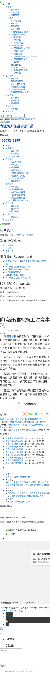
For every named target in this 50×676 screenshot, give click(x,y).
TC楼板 (17, 61)
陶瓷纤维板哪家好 (17, 419)
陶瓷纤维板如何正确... (15, 443)
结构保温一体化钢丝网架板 (25, 56)
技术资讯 (15, 103)
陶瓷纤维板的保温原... (15, 441)
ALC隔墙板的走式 (13, 272)
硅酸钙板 (15, 26)
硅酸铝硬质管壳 (21, 70)
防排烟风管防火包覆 (20, 31)
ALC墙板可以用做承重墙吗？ (18, 269)
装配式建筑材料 (18, 45)
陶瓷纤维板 (21, 119)
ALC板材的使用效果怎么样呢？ (19, 266)
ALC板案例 (16, 78)
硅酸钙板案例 (17, 81)
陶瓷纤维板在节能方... (15, 463)
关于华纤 (9, 6)
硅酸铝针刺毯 (20, 67)
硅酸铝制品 (16, 64)
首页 (12, 234)
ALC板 (14, 23)
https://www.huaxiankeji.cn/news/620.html (28, 421)
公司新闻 (15, 97)
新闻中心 (20, 234)
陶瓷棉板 (18, 37)
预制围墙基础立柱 (21, 59)
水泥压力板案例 (18, 83)
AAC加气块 (16, 20)
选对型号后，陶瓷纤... (15, 452)
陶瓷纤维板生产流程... (15, 454)
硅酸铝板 (18, 72)
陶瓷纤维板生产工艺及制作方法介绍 (23, 430)
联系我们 (9, 105)
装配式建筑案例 (18, 89)
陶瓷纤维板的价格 (13, 446)
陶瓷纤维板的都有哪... (15, 457)
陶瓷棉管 (18, 39)
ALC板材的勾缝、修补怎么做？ (19, 277)
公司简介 (15, 9)
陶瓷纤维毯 (19, 42)
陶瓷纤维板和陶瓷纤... (15, 449)
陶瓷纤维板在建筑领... (15, 460)
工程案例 (9, 75)
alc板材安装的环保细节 (16, 274)
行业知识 (15, 100)
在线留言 (9, 111)
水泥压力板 (16, 28)
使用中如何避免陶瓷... (15, 438)
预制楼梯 (18, 53)
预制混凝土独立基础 (22, 48)
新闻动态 (9, 94)
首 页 (8, 4)
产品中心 (9, 17)
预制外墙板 (19, 50)
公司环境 (15, 12)
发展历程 (15, 15)
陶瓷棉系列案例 (18, 86)
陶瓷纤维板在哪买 (33, 419)
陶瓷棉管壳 (31, 119)
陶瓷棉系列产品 (18, 34)
